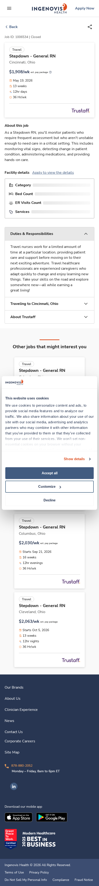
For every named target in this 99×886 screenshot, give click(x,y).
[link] (49, 8)
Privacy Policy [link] (39, 872)
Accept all (50, 473)
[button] (49, 233)
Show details (74, 459)
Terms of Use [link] (14, 872)
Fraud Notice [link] (84, 880)
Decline (49, 500)
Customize (46, 487)
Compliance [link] (60, 880)
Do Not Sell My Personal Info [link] (26, 880)
